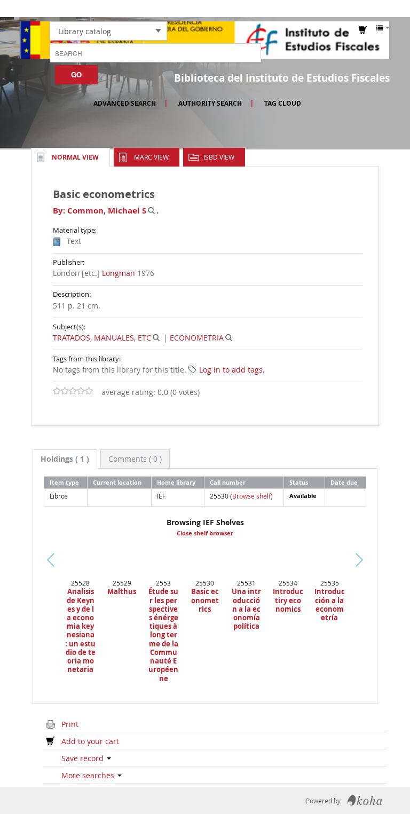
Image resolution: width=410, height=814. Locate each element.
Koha (365, 800)
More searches (88, 775)
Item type (64, 482)
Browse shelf (251, 496)
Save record (83, 758)
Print (69, 724)
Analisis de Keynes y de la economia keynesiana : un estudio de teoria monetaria (80, 630)
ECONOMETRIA (197, 338)
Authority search (210, 103)
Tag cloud (282, 103)
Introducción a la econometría (329, 604)
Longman (118, 273)
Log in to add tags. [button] (232, 370)
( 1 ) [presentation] (65, 459)
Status (298, 482)
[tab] (65, 459)
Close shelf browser (205, 533)
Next (371, 560)
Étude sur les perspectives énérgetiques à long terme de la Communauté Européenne (163, 634)
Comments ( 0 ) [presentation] (135, 459)
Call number (228, 482)
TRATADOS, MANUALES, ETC (102, 338)
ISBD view (218, 157)
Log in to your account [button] (357, 8)
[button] (293, 8)
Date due (344, 482)
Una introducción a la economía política (246, 608)
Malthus (121, 591)
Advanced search (124, 103)
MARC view (151, 157)
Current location (117, 482)
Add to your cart (90, 741)
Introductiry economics (288, 600)
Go (76, 74)
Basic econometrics (205, 600)
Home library (176, 482)
